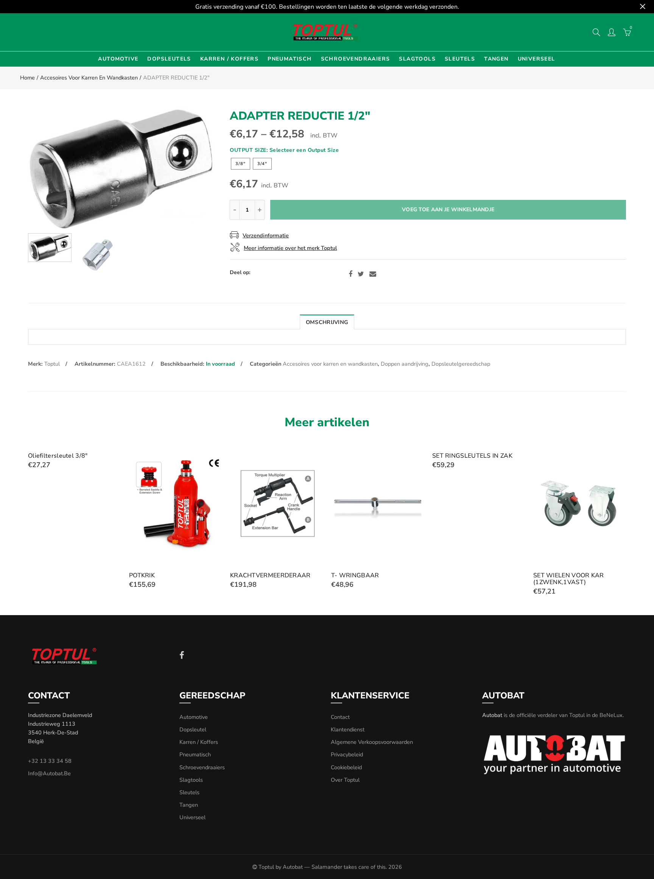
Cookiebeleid (346, 767)
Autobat (492, 715)
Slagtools (417, 58)
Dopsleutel (192, 729)
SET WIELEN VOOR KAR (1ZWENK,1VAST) (568, 579)
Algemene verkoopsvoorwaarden (372, 742)
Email (372, 274)
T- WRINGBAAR (355, 575)
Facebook (350, 274)
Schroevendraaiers (355, 58)
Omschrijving (327, 322)
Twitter (361, 274)
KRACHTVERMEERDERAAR (270, 575)
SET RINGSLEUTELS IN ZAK (472, 455)
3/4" (262, 164)
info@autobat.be (49, 773)
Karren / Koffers (229, 58)
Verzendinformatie (266, 235)
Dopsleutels (169, 58)
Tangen (496, 58)
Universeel (536, 58)
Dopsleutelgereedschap (460, 364)
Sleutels (460, 58)
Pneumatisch (289, 58)
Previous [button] (48, 169)
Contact (340, 717)
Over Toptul (345, 780)
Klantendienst (347, 729)
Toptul (52, 364)
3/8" (240, 164)
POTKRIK (142, 575)
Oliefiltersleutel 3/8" (58, 455)
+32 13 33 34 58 (50, 761)
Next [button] (193, 169)
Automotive (118, 58)
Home (27, 77)
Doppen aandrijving (404, 364)
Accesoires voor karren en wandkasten (89, 77)
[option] (120, 168)
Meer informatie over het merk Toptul (290, 248)
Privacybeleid (347, 754)
